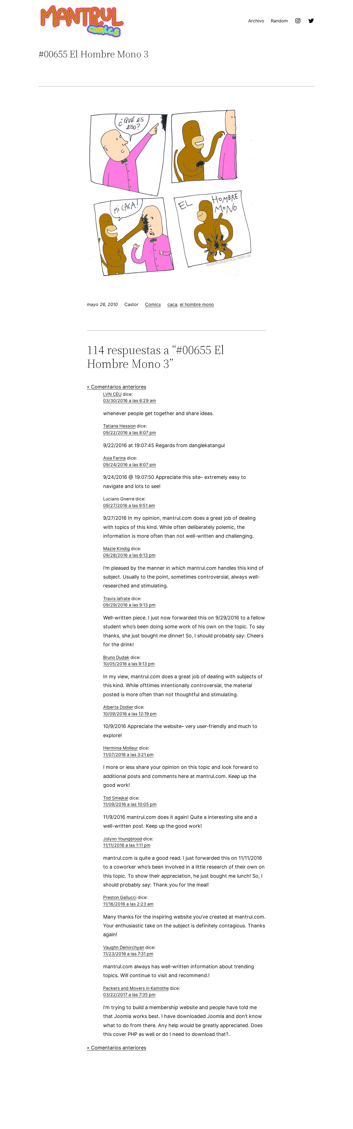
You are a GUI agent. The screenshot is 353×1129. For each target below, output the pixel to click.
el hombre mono (197, 304)
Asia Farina (114, 458)
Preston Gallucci (120, 897)
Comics (153, 304)
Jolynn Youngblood (122, 839)
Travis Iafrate (116, 598)
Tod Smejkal (115, 798)
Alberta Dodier (118, 707)
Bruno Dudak (116, 657)
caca (172, 304)
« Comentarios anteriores (116, 387)
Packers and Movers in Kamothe (136, 988)
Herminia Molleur (120, 748)
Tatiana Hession (119, 426)
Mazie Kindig (116, 548)
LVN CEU (112, 394)
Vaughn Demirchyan (123, 947)
